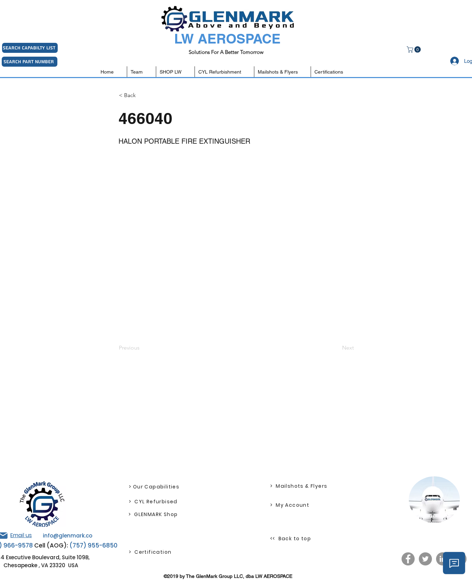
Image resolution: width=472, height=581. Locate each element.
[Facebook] (408, 558)
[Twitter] (425, 558)
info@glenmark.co (67, 535)
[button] (414, 49)
